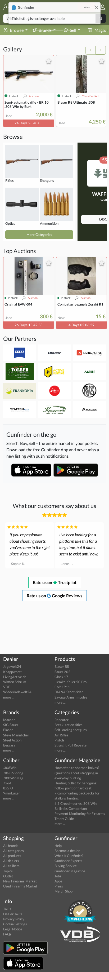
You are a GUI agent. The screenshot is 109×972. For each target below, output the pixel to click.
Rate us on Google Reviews (54, 595)
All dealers (11, 861)
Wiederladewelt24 (17, 692)
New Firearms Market (20, 881)
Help (58, 845)
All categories (13, 851)
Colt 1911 (62, 687)
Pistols (59, 740)
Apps (58, 881)
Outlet (8, 876)
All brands (10, 845)
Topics (8, 871)
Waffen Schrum (14, 682)
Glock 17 (61, 677)
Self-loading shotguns (70, 730)
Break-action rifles (68, 725)
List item (86, 7)
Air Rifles (61, 735)
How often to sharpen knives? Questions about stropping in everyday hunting (76, 773)
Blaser (8, 730)
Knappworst (12, 672)
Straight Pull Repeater (71, 745)
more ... (8, 697)
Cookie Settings (15, 924)
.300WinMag (13, 778)
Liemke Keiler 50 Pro (70, 682)
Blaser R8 (61, 666)
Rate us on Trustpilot (54, 582)
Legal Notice (12, 929)
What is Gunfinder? (68, 856)
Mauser (9, 720)
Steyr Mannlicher (16, 735)
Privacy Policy (13, 919)
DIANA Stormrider (68, 692)
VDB (6, 687)
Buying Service (65, 866)
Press (58, 886)
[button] (100, 7)
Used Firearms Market (20, 886)
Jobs (57, 876)
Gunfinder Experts (68, 861)
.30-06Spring (13, 773)
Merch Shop (63, 891)
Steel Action (12, 740)
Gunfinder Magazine (69, 871)
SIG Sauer (10, 725)
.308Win (9, 768)
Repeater (61, 720)
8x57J (8, 788)
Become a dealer (67, 851)
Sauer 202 (62, 672)
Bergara (9, 745)
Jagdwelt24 (12, 666)
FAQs (7, 934)
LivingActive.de (14, 677)
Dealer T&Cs (12, 914)
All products (12, 856)
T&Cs (7, 909)
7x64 (7, 783)
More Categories (39, 234)
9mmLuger (11, 793)
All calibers (11, 866)
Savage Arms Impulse (70, 697)
